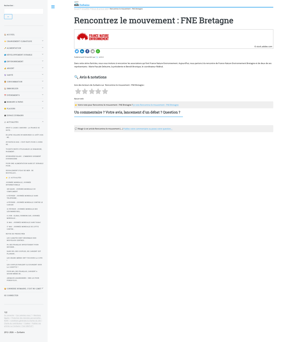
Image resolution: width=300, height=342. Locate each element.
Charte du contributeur (13, 323)
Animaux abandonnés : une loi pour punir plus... (23, 279)
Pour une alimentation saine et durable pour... (24, 164)
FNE (97, 57)
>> (8, 16)
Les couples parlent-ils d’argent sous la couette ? (24, 266)
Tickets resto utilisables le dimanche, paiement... (24, 150)
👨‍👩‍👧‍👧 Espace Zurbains (14, 115)
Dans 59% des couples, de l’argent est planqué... (24, 252)
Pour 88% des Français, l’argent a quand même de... (22, 272)
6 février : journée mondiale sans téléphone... (22, 197)
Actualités (85, 9)
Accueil (77, 9)
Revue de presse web (99, 9)
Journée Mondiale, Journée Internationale (18, 183)
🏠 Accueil (9, 34)
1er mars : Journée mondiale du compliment (21, 190)
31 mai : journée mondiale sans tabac (24, 222)
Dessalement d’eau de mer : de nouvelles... (20, 171)
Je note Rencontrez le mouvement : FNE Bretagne (156, 104)
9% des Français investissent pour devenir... (23, 246)
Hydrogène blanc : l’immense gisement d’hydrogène (23, 157)
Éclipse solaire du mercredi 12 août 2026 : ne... (24, 136)
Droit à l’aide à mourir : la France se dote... (23, 129)
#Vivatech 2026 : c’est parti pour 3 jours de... (24, 143)
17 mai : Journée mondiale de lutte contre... (23, 228)
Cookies (27, 323)
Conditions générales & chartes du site (25, 321)
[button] (77, 51)
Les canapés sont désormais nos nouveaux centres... (21, 239)
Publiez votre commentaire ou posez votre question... (147, 128)
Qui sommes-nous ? (24, 315)
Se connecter (11, 295)
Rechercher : (9, 5)
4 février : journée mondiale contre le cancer (25, 203)
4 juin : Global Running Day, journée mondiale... (23, 217)
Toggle (53, 7)
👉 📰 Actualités (13, 178)
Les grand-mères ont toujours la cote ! (25, 259)
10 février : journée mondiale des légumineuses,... (22, 210)
